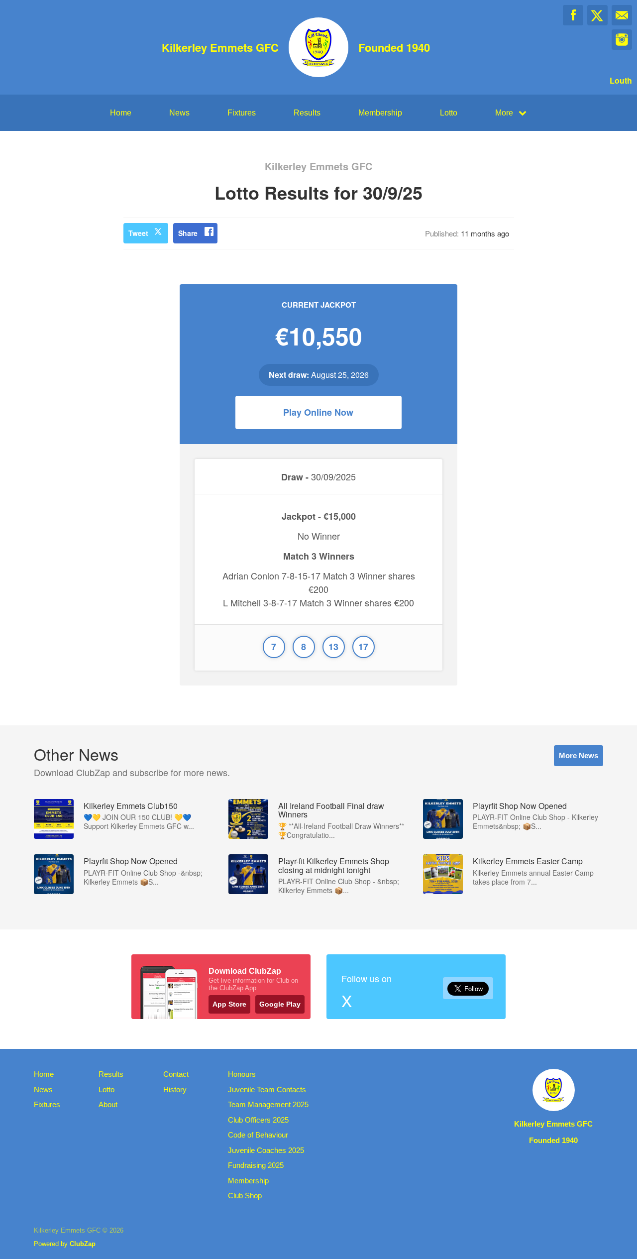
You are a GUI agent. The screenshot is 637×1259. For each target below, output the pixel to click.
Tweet (138, 233)
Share (188, 233)
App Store (229, 1004)
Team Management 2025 (268, 1104)
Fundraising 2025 (256, 1165)
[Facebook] (573, 15)
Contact (176, 1074)
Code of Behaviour (258, 1135)
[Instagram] (622, 39)
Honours (242, 1074)
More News (578, 755)
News (179, 113)
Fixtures (241, 113)
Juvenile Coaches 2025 (266, 1150)
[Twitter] (597, 15)
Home (120, 113)
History (175, 1089)
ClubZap (83, 1244)
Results (307, 113)
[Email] (622, 15)
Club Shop (245, 1195)
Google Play (280, 1004)
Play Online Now (318, 412)
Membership (380, 113)
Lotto (448, 113)
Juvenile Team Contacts (267, 1089)
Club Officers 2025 (258, 1120)
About (108, 1104)
